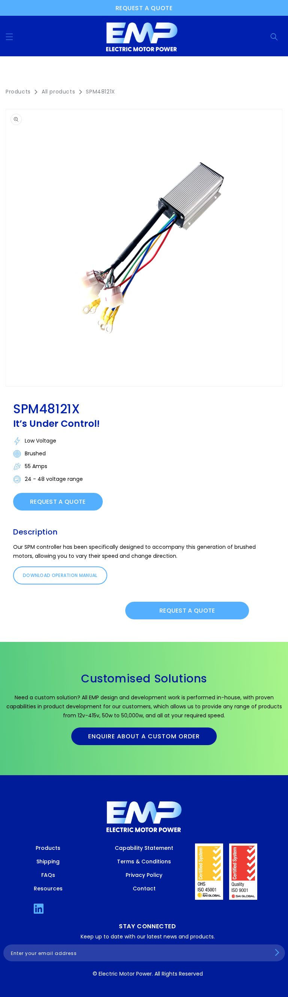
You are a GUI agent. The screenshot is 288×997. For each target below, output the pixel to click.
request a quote (187, 610)
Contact (144, 888)
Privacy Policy (144, 875)
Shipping (48, 861)
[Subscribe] (277, 952)
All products (58, 91)
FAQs (48, 875)
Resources (48, 888)
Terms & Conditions (144, 861)
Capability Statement (144, 848)
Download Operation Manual (60, 575)
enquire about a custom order (144, 736)
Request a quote (144, 8)
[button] (9, 37)
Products (18, 91)
